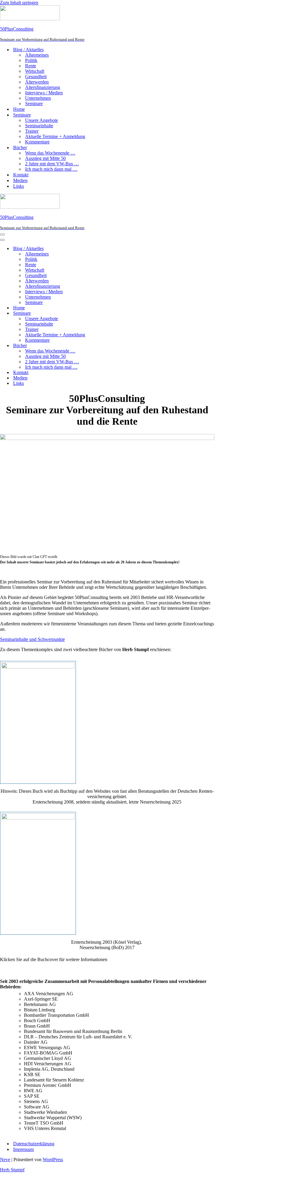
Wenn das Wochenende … (50, 152)
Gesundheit (36, 76)
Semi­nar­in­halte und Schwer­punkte (32, 639)
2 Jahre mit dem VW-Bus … (52, 163)
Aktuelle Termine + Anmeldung (55, 136)
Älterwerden (37, 81)
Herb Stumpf (12, 1169)
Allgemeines (37, 55)
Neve (5, 1159)
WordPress (53, 1159)
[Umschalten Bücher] (104, 345)
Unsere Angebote (41, 120)
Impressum (23, 1149)
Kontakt (20, 174)
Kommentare (37, 141)
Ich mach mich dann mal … (51, 169)
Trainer (32, 131)
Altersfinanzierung (42, 87)
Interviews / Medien (44, 92)
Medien (20, 180)
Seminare (34, 103)
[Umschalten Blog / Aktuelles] (104, 248)
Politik (31, 60)
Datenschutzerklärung (33, 1143)
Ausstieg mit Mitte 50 (45, 158)
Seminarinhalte (39, 125)
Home (19, 109)
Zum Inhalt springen (19, 2)
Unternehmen (38, 98)
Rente (30, 65)
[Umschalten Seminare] (104, 313)
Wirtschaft (34, 71)
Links (18, 186)
